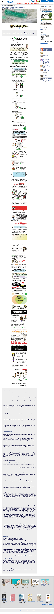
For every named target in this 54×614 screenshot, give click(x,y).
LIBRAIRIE (34, 3)
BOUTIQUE (30, 3)
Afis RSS (33, 610)
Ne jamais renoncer (4, 601)
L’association (18, 3)
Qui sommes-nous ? (6, 610)
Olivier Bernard (43, 34)
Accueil (3, 5)
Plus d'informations (43, 43)
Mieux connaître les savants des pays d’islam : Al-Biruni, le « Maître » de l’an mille (5, 585)
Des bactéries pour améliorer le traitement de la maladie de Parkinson (47, 56)
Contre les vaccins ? (48, 601)
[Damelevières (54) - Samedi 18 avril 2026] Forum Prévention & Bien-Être (47, 66)
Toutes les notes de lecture (46, 604)
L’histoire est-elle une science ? (34, 585)
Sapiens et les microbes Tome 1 (31, 601)
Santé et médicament (11, 8)
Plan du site (13, 610)
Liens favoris (18, 610)
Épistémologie (37, 586)
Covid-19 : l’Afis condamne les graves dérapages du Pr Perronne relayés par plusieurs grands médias (47, 79)
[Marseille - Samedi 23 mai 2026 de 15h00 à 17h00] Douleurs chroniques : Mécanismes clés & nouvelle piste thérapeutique (47, 61)
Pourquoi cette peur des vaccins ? (30, 555)
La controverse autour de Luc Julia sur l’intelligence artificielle (25, 585)
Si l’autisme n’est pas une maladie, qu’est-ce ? (40, 601)
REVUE (26, 3)
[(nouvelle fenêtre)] (19, 27)
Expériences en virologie (12, 601)
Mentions (28, 610)
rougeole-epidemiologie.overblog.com (19, 34)
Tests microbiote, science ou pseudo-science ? (47, 49)
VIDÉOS (37, 3)
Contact (24, 610)
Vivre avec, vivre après (22, 601)
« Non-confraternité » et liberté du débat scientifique (47, 75)
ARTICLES (23, 3)
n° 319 (46, 6)
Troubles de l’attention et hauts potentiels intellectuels (15, 585)
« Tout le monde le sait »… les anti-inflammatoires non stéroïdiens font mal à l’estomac (47, 70)
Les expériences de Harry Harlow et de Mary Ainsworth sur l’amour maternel (45, 585)
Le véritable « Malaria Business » (46, 52)
